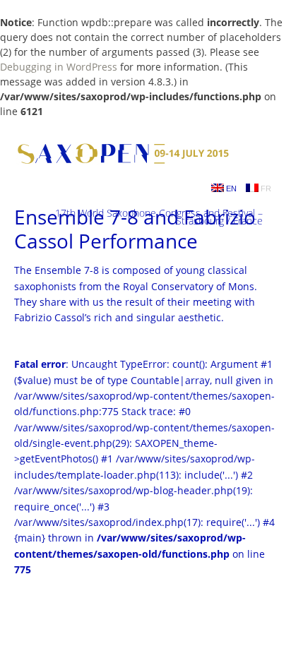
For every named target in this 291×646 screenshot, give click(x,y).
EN (230, 188)
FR (265, 188)
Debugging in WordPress (58, 66)
